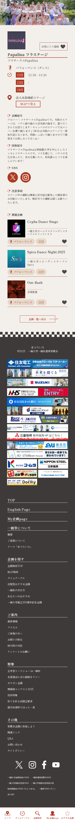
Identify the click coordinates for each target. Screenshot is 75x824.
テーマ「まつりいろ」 (20, 546)
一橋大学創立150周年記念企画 (25, 602)
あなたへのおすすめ (19, 596)
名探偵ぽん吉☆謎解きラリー (24, 677)
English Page (19, 509)
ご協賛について (16, 540)
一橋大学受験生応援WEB (18, 783)
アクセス (13, 627)
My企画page (18, 518)
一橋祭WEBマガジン (47, 788)
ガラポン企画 (15, 683)
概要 (10, 534)
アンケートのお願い (19, 651)
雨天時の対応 (15, 645)
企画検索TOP (15, 566)
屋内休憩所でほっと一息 (21, 707)
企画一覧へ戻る (37, 319)
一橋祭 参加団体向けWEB (18, 777)
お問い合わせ (15, 744)
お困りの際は (15, 639)
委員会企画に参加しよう (21, 726)
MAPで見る (28, 104)
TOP (11, 500)
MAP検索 (13, 572)
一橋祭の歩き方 (16, 590)
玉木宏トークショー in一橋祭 (24, 671)
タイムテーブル (16, 578)
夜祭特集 (13, 695)
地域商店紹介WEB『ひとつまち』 (22, 788)
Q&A (10, 738)
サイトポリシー (16, 750)
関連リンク (14, 732)
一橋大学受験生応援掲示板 (42, 783)
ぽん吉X (11, 794)
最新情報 (13, 621)
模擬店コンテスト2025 (21, 689)
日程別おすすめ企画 (19, 584)
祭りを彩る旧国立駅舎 (20, 701)
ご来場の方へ (15, 633)
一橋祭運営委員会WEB (41, 777)
